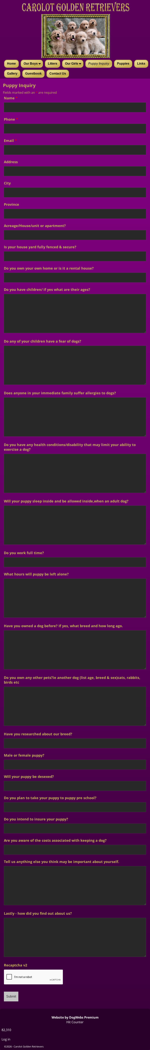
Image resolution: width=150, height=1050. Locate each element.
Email (10, 140)
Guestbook (33, 73)
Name (11, 98)
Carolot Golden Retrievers (29, 1046)
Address (11, 161)
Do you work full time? (24, 552)
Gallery (12, 73)
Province (11, 204)
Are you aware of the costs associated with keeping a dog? (55, 840)
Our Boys (31, 63)
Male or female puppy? (24, 755)
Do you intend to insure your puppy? (36, 819)
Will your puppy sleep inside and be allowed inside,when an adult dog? (66, 501)
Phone (11, 119)
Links (141, 63)
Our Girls (71, 63)
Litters (52, 63)
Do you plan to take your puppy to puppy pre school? (50, 797)
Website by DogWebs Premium (75, 1017)
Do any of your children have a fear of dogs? (42, 341)
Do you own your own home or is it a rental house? (49, 268)
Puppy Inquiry (98, 63)
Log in (6, 1039)
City (7, 183)
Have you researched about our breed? (38, 734)
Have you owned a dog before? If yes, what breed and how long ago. (63, 625)
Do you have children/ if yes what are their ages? (47, 289)
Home (11, 63)
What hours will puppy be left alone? (36, 574)
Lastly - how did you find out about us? (38, 913)
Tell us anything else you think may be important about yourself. (61, 861)
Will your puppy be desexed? (29, 776)
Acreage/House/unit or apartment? (35, 225)
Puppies (123, 63)
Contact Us (57, 73)
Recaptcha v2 (15, 965)
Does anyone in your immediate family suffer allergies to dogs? (60, 393)
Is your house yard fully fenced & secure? (40, 247)
